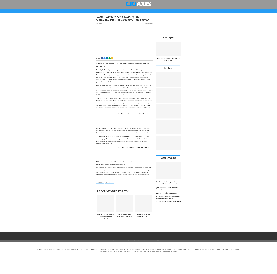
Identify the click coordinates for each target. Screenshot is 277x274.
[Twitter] (262, 235)
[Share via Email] (112, 58)
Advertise (123, 241)
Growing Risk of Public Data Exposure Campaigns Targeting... (105, 216)
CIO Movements (165, 11)
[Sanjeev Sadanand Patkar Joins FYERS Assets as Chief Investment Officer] (168, 49)
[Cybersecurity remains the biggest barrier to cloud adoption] (168, 111)
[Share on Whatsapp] (109, 58)
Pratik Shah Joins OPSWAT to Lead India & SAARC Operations (167, 188)
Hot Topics (146, 11)
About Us (115, 241)
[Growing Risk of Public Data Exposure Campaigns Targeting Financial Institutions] (105, 203)
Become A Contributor (158, 241)
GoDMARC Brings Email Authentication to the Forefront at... (143, 216)
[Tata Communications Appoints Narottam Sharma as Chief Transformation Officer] (168, 170)
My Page (174, 11)
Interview (155, 11)
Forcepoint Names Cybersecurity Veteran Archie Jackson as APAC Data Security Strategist (168, 192)
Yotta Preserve (109, 182)
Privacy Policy (138, 241)
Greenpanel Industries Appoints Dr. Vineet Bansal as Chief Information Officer (168, 202)
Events (181, 11)
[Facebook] (258, 235)
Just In (120, 11)
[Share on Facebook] (102, 58)
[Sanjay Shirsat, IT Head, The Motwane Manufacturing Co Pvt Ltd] (168, 127)
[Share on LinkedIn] (107, 58)
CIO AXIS (99, 23)
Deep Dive (127, 11)
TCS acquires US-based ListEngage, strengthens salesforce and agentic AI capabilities (168, 197)
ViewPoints (137, 11)
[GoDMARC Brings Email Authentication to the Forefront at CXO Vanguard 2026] (143, 203)
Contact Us (147, 241)
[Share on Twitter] (104, 58)
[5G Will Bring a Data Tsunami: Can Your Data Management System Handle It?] (168, 143)
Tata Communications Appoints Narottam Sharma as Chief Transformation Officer (168, 182)
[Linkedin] (265, 235)
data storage (100, 182)
